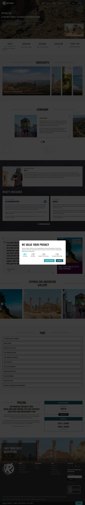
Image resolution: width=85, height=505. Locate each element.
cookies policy (31, 251)
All (59, 260)
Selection (49, 260)
